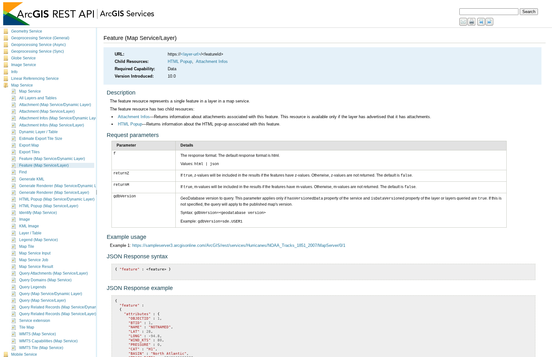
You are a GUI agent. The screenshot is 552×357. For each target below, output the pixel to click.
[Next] (490, 22)
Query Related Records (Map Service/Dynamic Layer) (65, 307)
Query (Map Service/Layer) (42, 300)
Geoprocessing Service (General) (40, 38)
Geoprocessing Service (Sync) (37, 51)
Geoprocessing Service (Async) (38, 45)
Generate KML (31, 179)
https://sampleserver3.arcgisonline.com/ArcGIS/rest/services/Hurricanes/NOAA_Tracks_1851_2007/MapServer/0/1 (238, 245)
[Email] (463, 22)
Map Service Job (33, 260)
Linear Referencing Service (35, 78)
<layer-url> (191, 54)
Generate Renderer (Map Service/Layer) (54, 192)
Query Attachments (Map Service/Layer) (53, 273)
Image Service (23, 65)
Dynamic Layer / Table (38, 132)
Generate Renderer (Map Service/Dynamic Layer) (62, 186)
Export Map (29, 145)
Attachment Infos (212, 61)
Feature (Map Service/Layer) (44, 165)
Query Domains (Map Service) (45, 280)
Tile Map (26, 327)
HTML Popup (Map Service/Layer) (48, 206)
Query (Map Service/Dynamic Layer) (50, 294)
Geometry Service (26, 31)
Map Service (22, 85)
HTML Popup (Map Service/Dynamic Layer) (57, 199)
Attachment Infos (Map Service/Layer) (51, 125)
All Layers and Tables (38, 98)
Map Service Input (34, 253)
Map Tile (26, 246)
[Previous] (481, 22)
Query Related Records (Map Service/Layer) (57, 314)
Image (24, 219)
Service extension (34, 321)
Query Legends (32, 287)
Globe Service (23, 58)
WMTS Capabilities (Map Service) (48, 341)
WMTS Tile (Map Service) (41, 348)
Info (14, 72)
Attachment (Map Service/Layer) (47, 111)
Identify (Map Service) (38, 213)
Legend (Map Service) (38, 240)
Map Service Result (36, 267)
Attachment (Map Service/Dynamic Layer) (55, 105)
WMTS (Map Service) (37, 334)
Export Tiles (29, 152)
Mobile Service (24, 354)
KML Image (29, 226)
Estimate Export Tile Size (40, 139)
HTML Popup (180, 61)
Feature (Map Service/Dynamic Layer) (52, 159)
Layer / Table (30, 233)
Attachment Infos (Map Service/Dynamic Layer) (59, 118)
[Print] (472, 22)
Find (23, 172)
